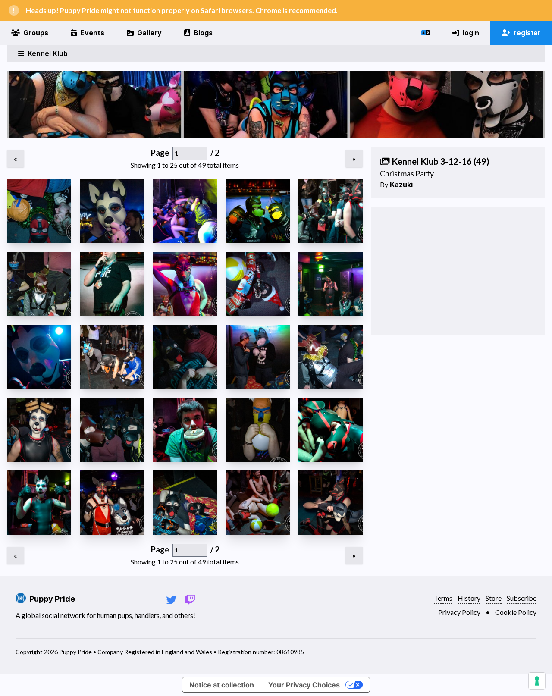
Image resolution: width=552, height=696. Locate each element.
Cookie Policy (515, 612)
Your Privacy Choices (304, 684)
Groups (35, 32)
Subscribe (521, 598)
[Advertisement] (458, 270)
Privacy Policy (459, 612)
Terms (443, 598)
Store (494, 598)
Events (92, 32)
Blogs (203, 32)
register (527, 32)
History (469, 598)
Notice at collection (221, 684)
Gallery (149, 32)
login (471, 32)
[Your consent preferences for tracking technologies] (537, 681)
